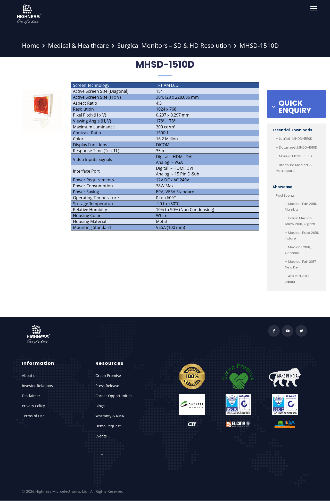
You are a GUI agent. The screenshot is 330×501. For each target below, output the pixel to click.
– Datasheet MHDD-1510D (296, 147)
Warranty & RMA (109, 415)
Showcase (282, 186)
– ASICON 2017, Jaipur (297, 279)
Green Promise (108, 375)
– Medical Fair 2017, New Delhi (301, 264)
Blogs (100, 405)
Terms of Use (33, 415)
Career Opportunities (113, 395)
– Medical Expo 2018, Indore (302, 235)
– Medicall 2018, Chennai (298, 250)
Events (101, 436)
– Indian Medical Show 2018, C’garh (300, 221)
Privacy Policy (33, 405)
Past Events (285, 195)
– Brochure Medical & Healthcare (294, 168)
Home (30, 45)
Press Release (107, 385)
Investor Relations (37, 385)
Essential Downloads (292, 130)
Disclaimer (31, 395)
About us (29, 375)
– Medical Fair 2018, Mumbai (301, 206)
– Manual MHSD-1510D (294, 156)
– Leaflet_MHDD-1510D (294, 138)
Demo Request (108, 425)
